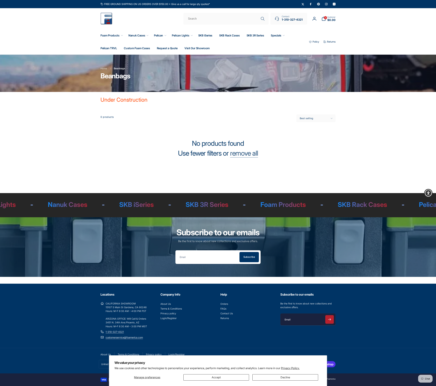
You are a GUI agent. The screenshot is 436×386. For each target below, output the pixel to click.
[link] (155, 4)
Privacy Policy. (290, 368)
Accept (216, 377)
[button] (329, 18)
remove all (244, 153)
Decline (285, 377)
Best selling (306, 118)
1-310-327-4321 (115, 331)
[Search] (262, 18)
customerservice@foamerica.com (124, 337)
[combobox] (226, 19)
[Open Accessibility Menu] (428, 193)
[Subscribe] (329, 319)
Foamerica (331, 379)
